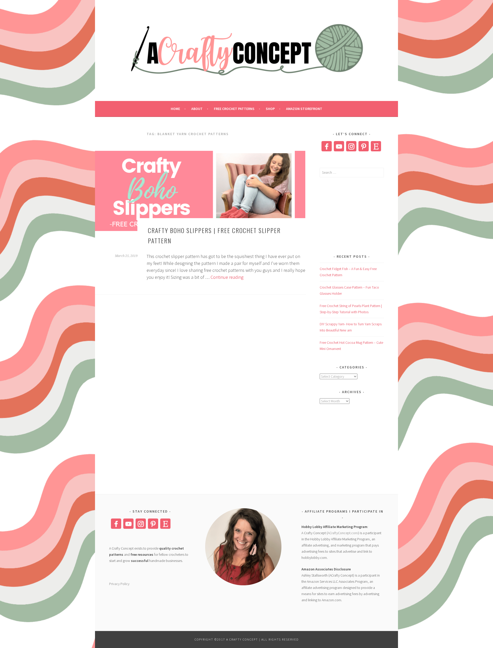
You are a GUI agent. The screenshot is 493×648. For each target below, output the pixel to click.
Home (175, 108)
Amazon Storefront (304, 108)
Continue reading (227, 277)
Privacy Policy (119, 583)
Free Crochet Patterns (234, 108)
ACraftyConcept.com (343, 533)
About (197, 108)
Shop (270, 108)
